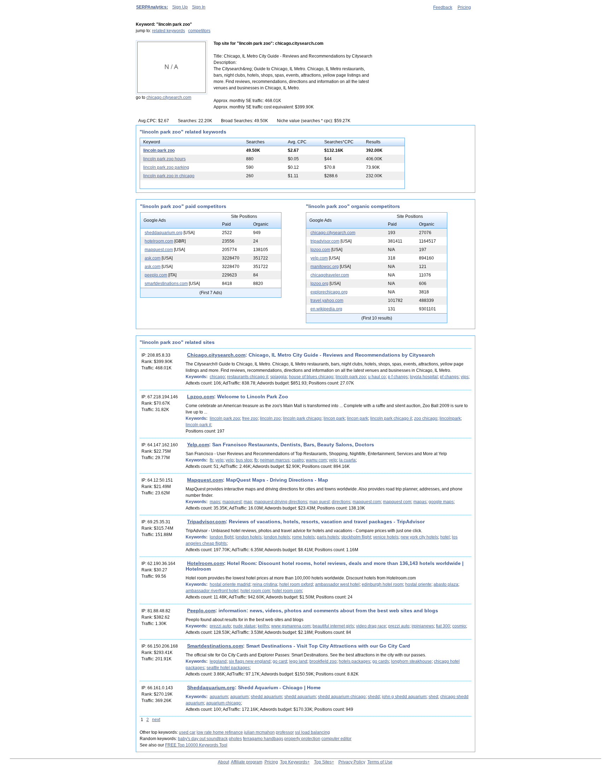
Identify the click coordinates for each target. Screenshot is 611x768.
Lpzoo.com (200, 396)
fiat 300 (443, 626)
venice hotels (385, 537)
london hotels (248, 537)
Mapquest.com (205, 480)
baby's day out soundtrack (203, 738)
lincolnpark (450, 418)
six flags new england (249, 661)
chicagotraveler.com (329, 275)
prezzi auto (220, 626)
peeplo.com (156, 275)
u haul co (377, 376)
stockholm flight (356, 537)
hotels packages (354, 661)
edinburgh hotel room (382, 584)
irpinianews (423, 626)
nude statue (244, 626)
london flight (221, 537)
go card (280, 661)
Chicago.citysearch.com (216, 355)
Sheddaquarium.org (211, 687)
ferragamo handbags (263, 738)
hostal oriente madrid (230, 584)
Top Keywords (293, 762)
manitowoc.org (324, 266)
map (248, 501)
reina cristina (264, 584)
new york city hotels (419, 537)
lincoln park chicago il (391, 418)
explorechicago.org (329, 292)
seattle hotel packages (228, 667)
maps (215, 501)
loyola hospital (424, 376)
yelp (219, 460)
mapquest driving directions (280, 501)
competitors (199, 30)
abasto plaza (445, 584)
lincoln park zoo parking (166, 167)
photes (235, 738)
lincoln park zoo (159, 150)
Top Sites (323, 762)
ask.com (153, 258)
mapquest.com (159, 249)
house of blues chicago (311, 376)
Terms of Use (379, 762)
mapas (419, 501)
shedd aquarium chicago (342, 696)
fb (211, 460)
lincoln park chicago (302, 418)
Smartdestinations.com (215, 646)
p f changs (398, 376)
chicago (217, 376)
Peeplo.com (201, 610)
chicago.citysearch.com (168, 97)
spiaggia (278, 376)
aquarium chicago (223, 703)
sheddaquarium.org (163, 232)
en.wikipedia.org (326, 308)
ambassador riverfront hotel (212, 590)
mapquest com (397, 501)
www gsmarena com (290, 626)
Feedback (442, 7)
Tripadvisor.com (206, 521)
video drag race (371, 626)
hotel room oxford (296, 584)
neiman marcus (275, 460)
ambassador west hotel (337, 584)
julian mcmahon (259, 732)
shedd (374, 696)
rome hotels (303, 537)
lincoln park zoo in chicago (168, 175)
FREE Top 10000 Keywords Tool (196, 745)
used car (187, 732)
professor (285, 732)
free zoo (250, 418)
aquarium (219, 696)
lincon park (334, 418)
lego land (298, 661)
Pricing (464, 7)
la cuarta (347, 460)
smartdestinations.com (166, 283)
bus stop (244, 460)
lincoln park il (198, 424)
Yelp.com (198, 444)
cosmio (459, 626)
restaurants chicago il (247, 376)
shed (433, 696)
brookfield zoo (323, 661)
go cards (380, 661)
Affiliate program (246, 762)
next (156, 719)
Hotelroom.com (205, 563)
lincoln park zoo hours (164, 158)
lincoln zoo (270, 418)
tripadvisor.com (324, 241)
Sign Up (180, 7)
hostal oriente (418, 584)
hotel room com (255, 590)
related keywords (168, 30)
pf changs (449, 376)
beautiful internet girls (333, 626)
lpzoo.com (320, 249)
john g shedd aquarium (404, 696)
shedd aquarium (266, 696)
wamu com (316, 460)
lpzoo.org (319, 283)
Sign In (198, 7)
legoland (218, 661)
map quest (319, 501)
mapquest (232, 501)
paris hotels (328, 537)
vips (465, 376)
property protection (302, 738)
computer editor (336, 738)
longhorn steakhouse (411, 661)
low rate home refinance (220, 732)
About (223, 762)
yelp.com (319, 258)
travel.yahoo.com (326, 300)
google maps (441, 501)
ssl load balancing (312, 732)
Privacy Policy (351, 762)
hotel (445, 537)
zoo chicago (425, 418)
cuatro (298, 460)
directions (341, 501)
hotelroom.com (159, 241)
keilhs (263, 626)
